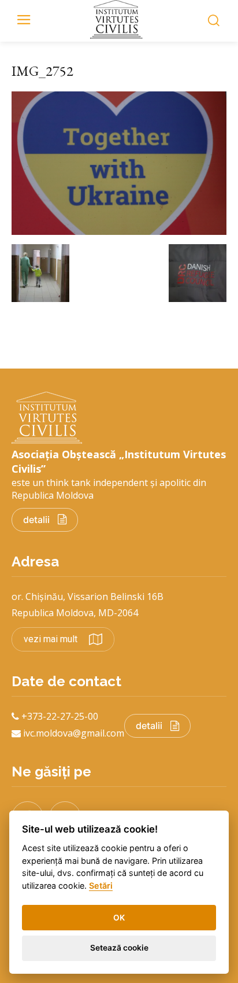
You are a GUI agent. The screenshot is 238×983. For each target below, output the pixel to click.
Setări (101, 885)
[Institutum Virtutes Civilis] (119, 19)
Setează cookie (119, 947)
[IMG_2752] (119, 231)
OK (119, 917)
